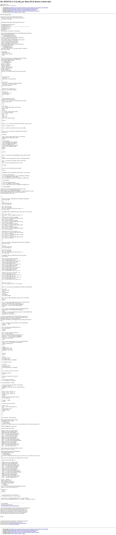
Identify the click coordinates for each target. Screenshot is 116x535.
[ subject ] (20, 12)
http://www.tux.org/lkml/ (14, 524)
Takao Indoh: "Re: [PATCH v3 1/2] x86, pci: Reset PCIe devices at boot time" (24, 10)
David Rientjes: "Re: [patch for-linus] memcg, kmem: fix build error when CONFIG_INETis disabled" (28, 7)
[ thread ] (16, 12)
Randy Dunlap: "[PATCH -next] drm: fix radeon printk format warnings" (24, 8)
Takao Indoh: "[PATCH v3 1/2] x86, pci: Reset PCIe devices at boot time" (22, 9)
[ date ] (12, 12)
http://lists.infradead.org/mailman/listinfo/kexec (10, 505)
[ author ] (23, 12)
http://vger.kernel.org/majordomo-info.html (18, 523)
